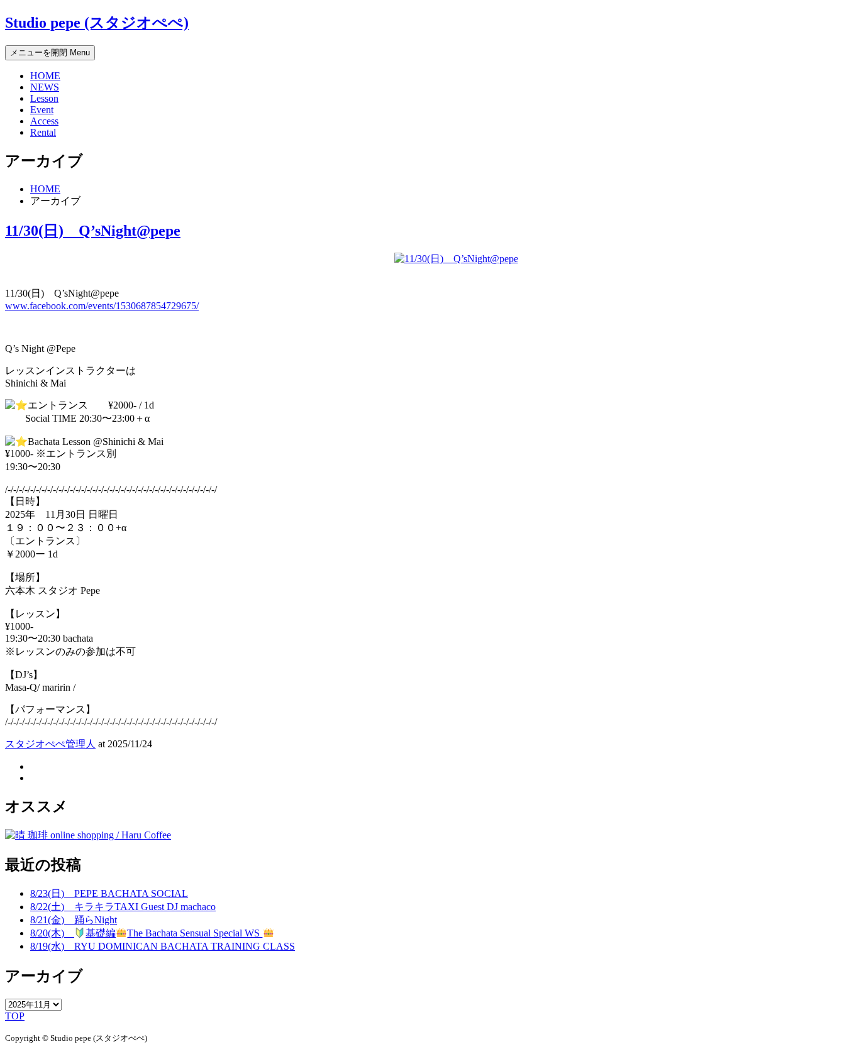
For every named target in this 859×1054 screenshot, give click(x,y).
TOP (15, 1016)
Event (41, 109)
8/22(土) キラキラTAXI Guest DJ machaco (123, 906)
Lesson (44, 98)
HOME (45, 75)
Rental (43, 132)
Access (44, 121)
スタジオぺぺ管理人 (50, 743)
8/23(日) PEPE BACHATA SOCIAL (109, 893)
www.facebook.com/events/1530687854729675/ (102, 305)
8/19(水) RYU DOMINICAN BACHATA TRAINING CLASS (162, 946)
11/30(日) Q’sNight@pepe (92, 230)
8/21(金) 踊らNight (73, 919)
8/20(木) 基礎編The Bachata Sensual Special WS (146, 933)
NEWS (44, 87)
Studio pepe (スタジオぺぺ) (97, 22)
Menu (50, 52)
